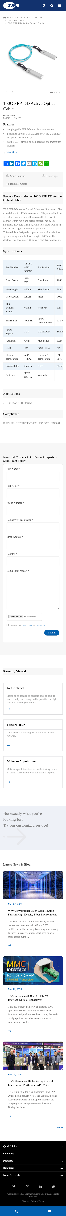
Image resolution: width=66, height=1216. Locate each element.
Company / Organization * (20, 520)
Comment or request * (18, 570)
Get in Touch (16, 688)
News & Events (11, 1175)
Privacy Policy (27, 625)
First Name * (13, 468)
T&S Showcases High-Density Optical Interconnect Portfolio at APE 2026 (30, 1083)
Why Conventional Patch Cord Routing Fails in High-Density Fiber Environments (32, 912)
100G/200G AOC (16, 20)
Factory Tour (16, 724)
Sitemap (25, 1201)
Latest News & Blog (16, 864)
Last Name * (13, 486)
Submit (51, 632)
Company (8, 1153)
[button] (51, 92)
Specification (15, 175)
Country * (12, 554)
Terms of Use (41, 625)
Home (10, 17)
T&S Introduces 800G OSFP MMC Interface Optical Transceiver (28, 997)
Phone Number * (15, 502)
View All (60, 1128)
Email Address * (15, 536)
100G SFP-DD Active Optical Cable (25, 23)
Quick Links (10, 1146)
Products (20, 17)
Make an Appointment (22, 761)
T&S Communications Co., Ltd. (34, 1194)
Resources (8, 1168)
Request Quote (16, 183)
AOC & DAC (36, 17)
